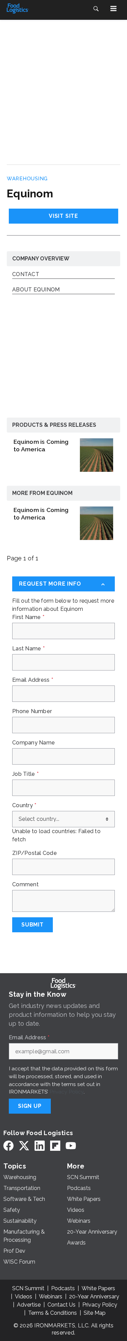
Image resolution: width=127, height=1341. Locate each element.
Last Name (28, 648)
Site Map (95, 1313)
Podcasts (63, 1288)
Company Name (33, 742)
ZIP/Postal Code (34, 853)
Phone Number (32, 711)
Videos (23, 1296)
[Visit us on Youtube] (71, 1145)
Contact (25, 274)
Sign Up (30, 1106)
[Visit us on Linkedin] (40, 1145)
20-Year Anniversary (94, 1296)
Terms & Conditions (52, 1313)
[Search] (96, 8)
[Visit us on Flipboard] (55, 1145)
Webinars (50, 1296)
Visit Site (63, 216)
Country (24, 805)
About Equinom (36, 290)
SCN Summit (28, 1288)
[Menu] (113, 8)
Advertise (29, 1304)
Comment (25, 884)
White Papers (98, 1288)
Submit (32, 924)
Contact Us (61, 1304)
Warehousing (27, 179)
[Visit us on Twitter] (24, 1145)
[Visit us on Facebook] (8, 1145)
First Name (28, 617)
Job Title (25, 774)
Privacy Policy (66, 1091)
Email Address (32, 680)
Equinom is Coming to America (41, 445)
